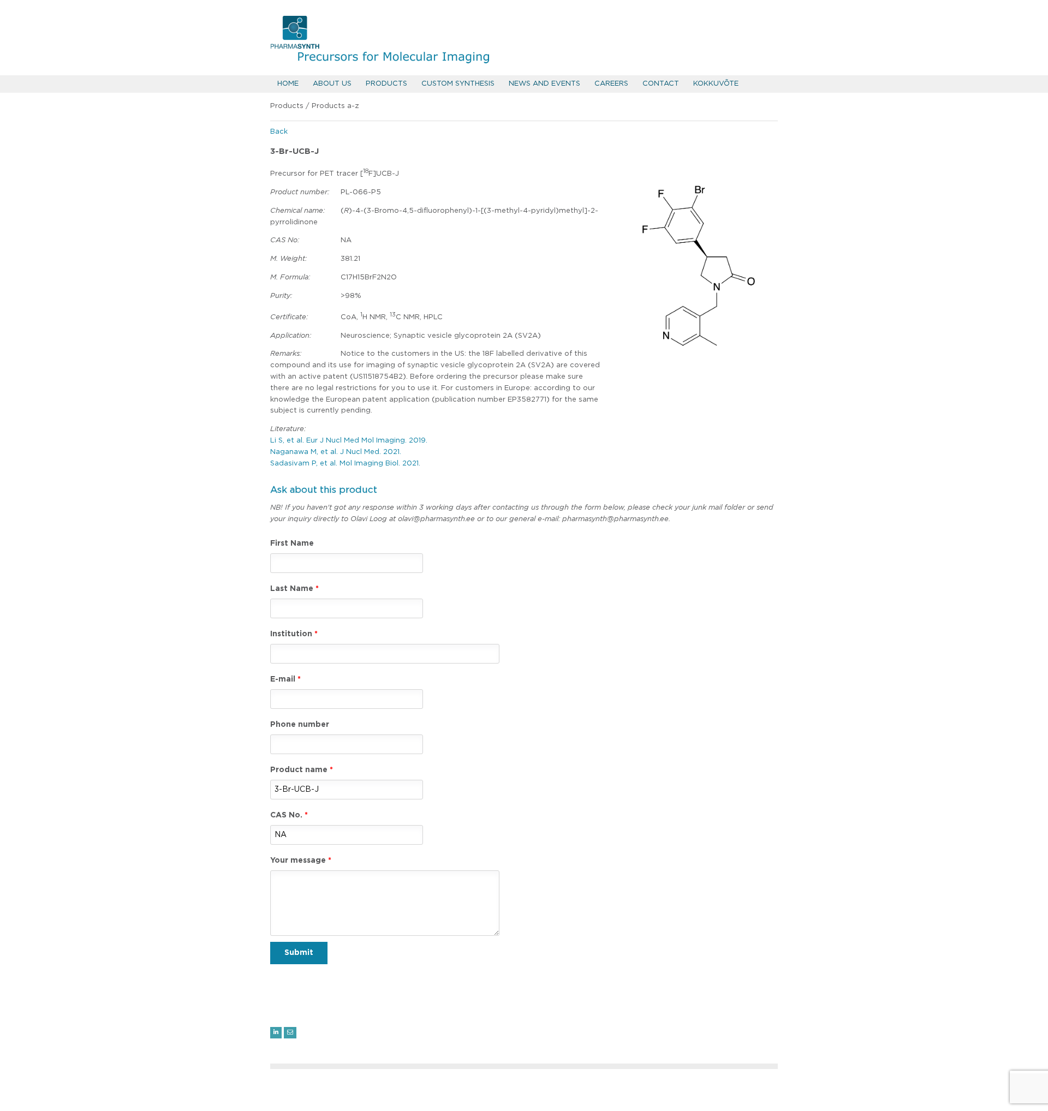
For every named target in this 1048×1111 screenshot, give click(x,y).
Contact (660, 83)
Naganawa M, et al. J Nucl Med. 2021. (335, 452)
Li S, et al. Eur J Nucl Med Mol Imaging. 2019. (348, 440)
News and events (544, 83)
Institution (291, 634)
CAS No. (286, 815)
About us (332, 83)
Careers (611, 83)
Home (288, 83)
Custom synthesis (458, 83)
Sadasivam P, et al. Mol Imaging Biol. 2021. (345, 463)
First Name (292, 543)
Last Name (291, 589)
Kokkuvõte (716, 83)
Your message (298, 860)
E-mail (282, 679)
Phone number (299, 724)
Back (279, 131)
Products (386, 83)
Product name (298, 770)
